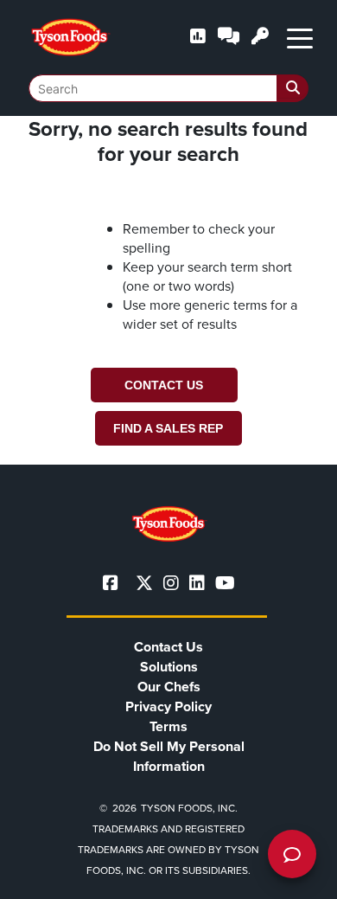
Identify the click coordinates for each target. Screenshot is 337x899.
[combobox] (168, 88)
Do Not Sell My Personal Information (169, 756)
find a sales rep (168, 428)
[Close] (298, 874)
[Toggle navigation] (300, 37)
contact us (163, 385)
